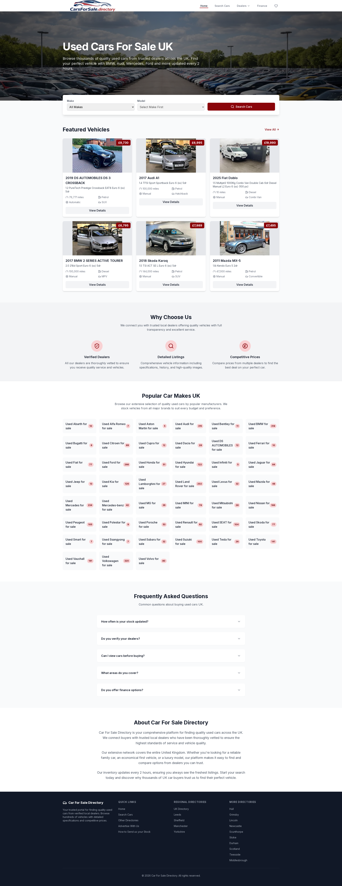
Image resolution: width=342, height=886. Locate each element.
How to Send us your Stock (134, 831)
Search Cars (222, 5)
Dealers (242, 5)
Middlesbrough (238, 860)
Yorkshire (179, 831)
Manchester (181, 826)
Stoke (232, 837)
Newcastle (235, 826)
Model (141, 100)
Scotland (234, 848)
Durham (233, 843)
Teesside (234, 854)
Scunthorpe (236, 831)
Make (70, 100)
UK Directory (181, 808)
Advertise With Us (128, 826)
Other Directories (128, 820)
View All (270, 129)
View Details (97, 210)
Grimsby (234, 814)
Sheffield (179, 820)
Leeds (177, 814)
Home (204, 5)
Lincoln (233, 820)
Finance (262, 5)
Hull (231, 808)
